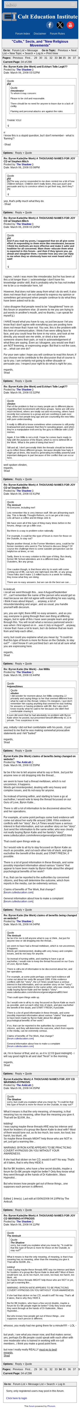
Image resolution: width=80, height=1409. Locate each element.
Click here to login (16, 1398)
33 (56, 57)
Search (29, 53)
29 (35, 57)
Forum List (18, 50)
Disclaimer (40, 33)
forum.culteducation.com (18, 892)
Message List (36, 1384)
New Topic (16, 53)
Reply (18, 152)
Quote (28, 152)
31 (45, 57)
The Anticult (24, 762)
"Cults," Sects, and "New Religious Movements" (40, 43)
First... (28, 57)
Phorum (51, 1406)
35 (64, 57)
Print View (52, 53)
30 (40, 57)
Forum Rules (57, 33)
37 (74, 57)
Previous (63, 50)
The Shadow (24, 69)
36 (69, 57)
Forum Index (22, 33)
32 (50, 57)
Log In (39, 53)
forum (32, 1406)
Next (73, 50)
